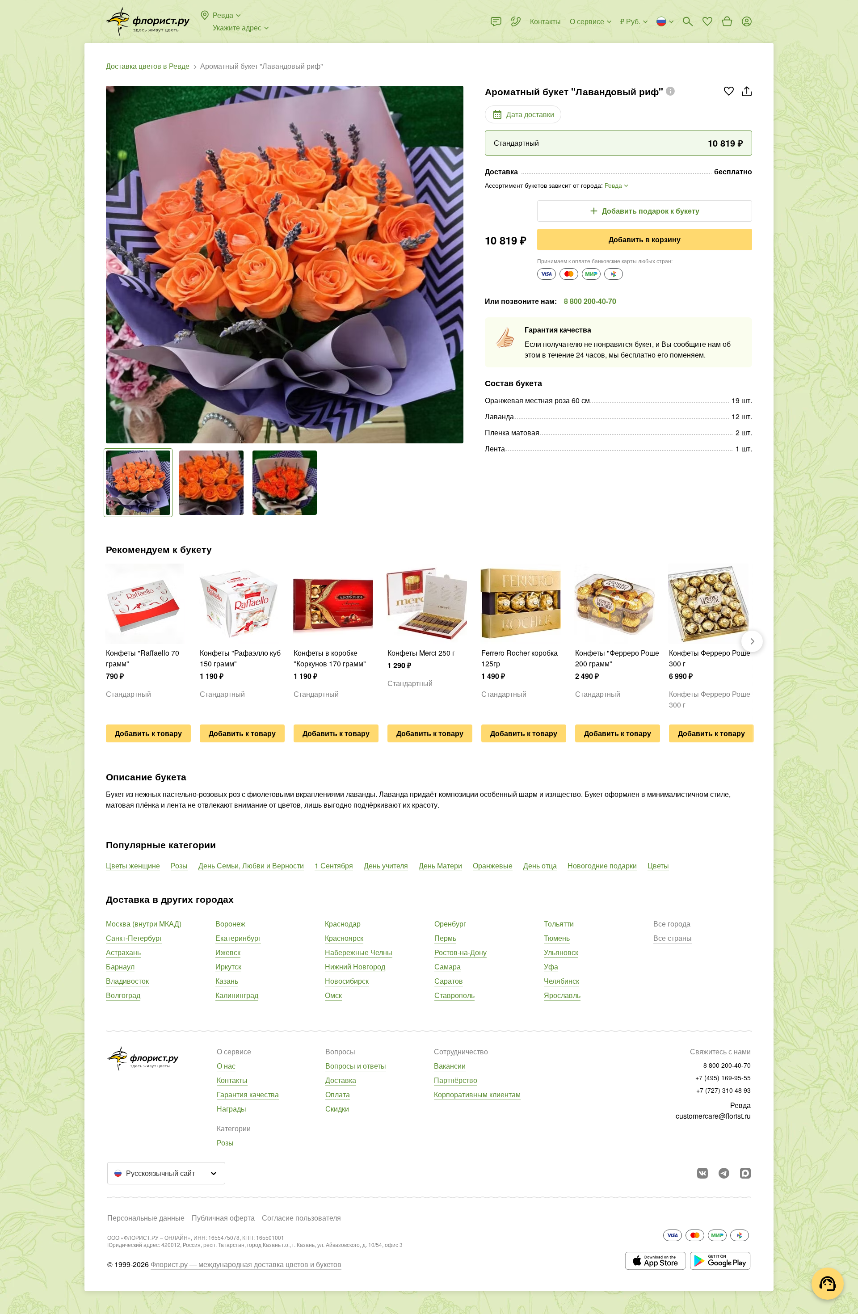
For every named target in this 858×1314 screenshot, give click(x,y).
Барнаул (120, 966)
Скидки (337, 1108)
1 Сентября (334, 865)
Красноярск (344, 938)
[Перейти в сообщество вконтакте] (702, 1173)
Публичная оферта (223, 1218)
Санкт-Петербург (134, 938)
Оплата (337, 1094)
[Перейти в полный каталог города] (147, 21)
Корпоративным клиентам (477, 1094)
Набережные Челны (358, 952)
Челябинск (561, 981)
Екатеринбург (238, 938)
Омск (333, 995)
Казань (226, 981)
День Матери (440, 865)
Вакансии (450, 1066)
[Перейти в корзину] (727, 21)
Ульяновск (561, 952)
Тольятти (559, 923)
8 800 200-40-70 (590, 301)
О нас (226, 1066)
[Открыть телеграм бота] (724, 1173)
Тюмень (557, 938)
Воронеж (230, 923)
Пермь (445, 938)
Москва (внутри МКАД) (143, 923)
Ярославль (562, 995)
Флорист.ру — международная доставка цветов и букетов (246, 1264)
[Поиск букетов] (688, 21)
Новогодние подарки (602, 865)
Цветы (658, 865)
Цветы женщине (133, 865)
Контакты (232, 1080)
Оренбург (450, 923)
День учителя (386, 865)
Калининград (236, 995)
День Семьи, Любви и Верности (251, 865)
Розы (179, 865)
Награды (231, 1108)
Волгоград (123, 995)
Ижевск (227, 952)
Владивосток (127, 981)
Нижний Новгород (355, 966)
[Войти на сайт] (747, 21)
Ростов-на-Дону (460, 952)
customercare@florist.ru (713, 1116)
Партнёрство (455, 1080)
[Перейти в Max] (745, 1173)
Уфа (551, 966)
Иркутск (228, 966)
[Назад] (110, 264)
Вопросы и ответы (355, 1066)
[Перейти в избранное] (707, 21)
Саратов (448, 981)
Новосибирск (347, 981)
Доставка (340, 1080)
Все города (671, 923)
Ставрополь (454, 995)
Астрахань (123, 952)
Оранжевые (493, 865)
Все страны (672, 938)
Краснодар (343, 923)
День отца (540, 865)
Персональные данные (146, 1218)
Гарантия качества (248, 1094)
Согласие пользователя (301, 1218)
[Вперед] (459, 264)
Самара (447, 966)
